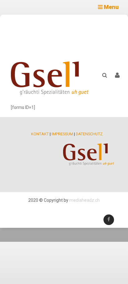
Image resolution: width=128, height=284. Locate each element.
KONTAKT (40, 134)
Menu (111, 7)
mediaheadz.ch (84, 200)
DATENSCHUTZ (89, 134)
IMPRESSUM (62, 134)
